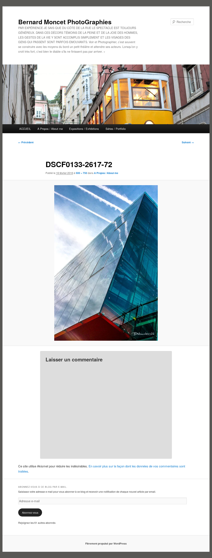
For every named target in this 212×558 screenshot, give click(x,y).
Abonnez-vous (30, 512)
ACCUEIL (25, 129)
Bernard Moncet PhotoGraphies (65, 21)
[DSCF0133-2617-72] (106, 263)
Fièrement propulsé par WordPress (106, 543)
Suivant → (188, 142)
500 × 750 (81, 173)
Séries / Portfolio (116, 129)
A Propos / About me (50, 129)
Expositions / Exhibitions (84, 129)
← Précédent (26, 142)
